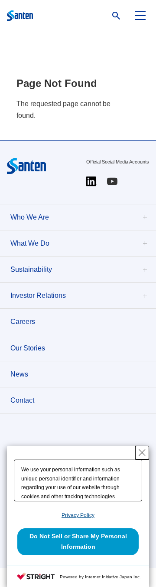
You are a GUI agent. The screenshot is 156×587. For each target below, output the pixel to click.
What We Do (29, 243)
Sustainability (31, 269)
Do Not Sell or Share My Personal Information (78, 541)
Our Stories (27, 348)
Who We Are (29, 217)
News (19, 374)
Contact (22, 400)
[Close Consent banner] (142, 453)
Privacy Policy (78, 515)
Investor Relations (38, 295)
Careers (22, 321)
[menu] (140, 15)
